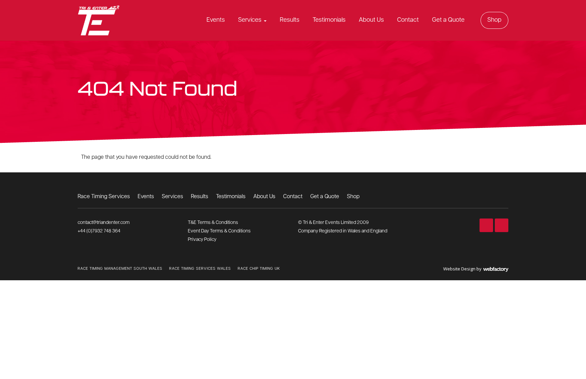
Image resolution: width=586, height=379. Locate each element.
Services (249, 20)
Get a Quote (448, 20)
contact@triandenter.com (104, 222)
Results (289, 20)
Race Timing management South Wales (120, 269)
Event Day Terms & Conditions (219, 231)
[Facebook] (486, 225)
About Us (371, 20)
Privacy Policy (202, 239)
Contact (408, 20)
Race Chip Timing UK (259, 269)
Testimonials (329, 20)
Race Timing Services (104, 197)
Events (216, 20)
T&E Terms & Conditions (213, 222)
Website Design (459, 269)
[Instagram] (501, 225)
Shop (494, 20)
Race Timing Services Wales (200, 269)
